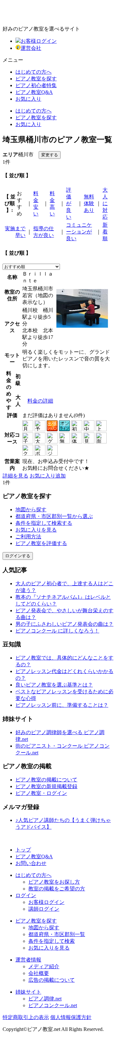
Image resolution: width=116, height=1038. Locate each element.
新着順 (105, 231)
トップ (23, 849)
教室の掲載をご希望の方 (56, 888)
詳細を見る (15, 475)
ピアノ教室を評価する (41, 543)
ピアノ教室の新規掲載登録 (46, 786)
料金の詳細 (40, 401)
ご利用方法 (28, 536)
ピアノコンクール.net (52, 1005)
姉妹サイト (28, 992)
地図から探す (30, 509)
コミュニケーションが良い (79, 231)
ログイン (25, 895)
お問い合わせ (30, 863)
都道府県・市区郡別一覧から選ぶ (54, 516)
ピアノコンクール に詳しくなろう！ (57, 630)
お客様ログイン (39, 41)
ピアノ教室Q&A (34, 92)
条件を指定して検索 (51, 941)
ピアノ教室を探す (36, 78)
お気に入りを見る (36, 530)
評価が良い (68, 203)
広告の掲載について (51, 980)
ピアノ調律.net (45, 998)
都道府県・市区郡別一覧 (56, 934)
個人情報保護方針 (71, 1017)
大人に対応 (105, 203)
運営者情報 (28, 959)
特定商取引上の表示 (26, 1017)
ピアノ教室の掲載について (46, 779)
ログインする (17, 555)
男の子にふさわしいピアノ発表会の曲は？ (64, 624)
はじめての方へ (33, 72)
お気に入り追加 (48, 475)
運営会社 (31, 48)
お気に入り (28, 99)
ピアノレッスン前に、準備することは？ (61, 705)
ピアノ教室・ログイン (41, 793)
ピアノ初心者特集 (36, 85)
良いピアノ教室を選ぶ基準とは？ (54, 684)
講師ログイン (43, 909)
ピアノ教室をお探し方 (54, 882)
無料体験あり (89, 203)
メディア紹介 (43, 966)
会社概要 (38, 973)
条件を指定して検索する (43, 523)
